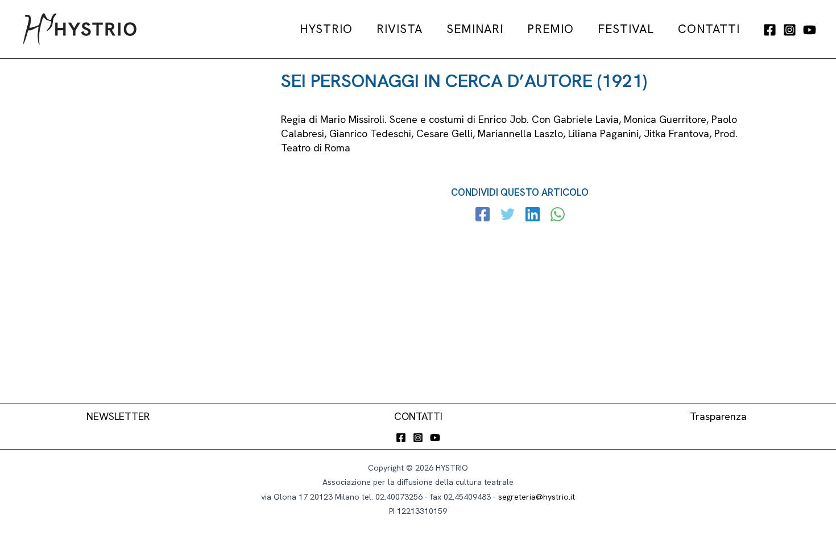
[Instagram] (789, 29)
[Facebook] (769, 29)
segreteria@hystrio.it (536, 497)
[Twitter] (507, 215)
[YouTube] (809, 29)
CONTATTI (418, 416)
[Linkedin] (532, 215)
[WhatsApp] (558, 215)
